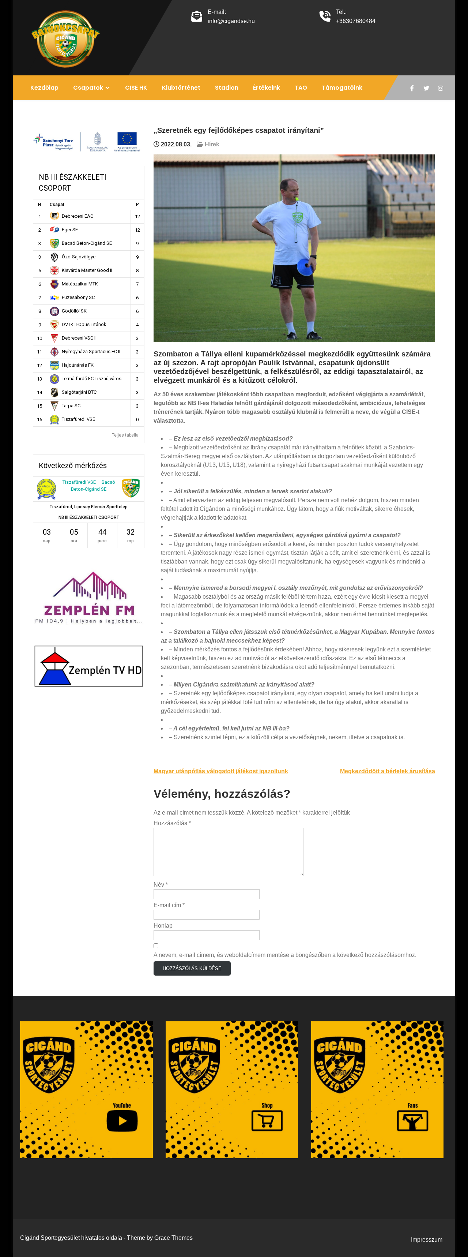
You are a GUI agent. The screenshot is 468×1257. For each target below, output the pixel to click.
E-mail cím (169, 905)
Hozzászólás (172, 823)
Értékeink (266, 87)
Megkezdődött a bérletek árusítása (387, 771)
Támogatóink (342, 87)
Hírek (212, 144)
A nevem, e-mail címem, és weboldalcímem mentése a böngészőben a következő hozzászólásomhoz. (285, 955)
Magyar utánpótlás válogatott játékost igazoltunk (221, 771)
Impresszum (426, 1240)
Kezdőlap (44, 87)
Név (161, 885)
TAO (301, 87)
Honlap (163, 926)
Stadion (226, 87)
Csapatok (88, 87)
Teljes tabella (125, 435)
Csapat (57, 204)
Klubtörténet (181, 87)
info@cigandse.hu (231, 21)
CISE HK (136, 87)
